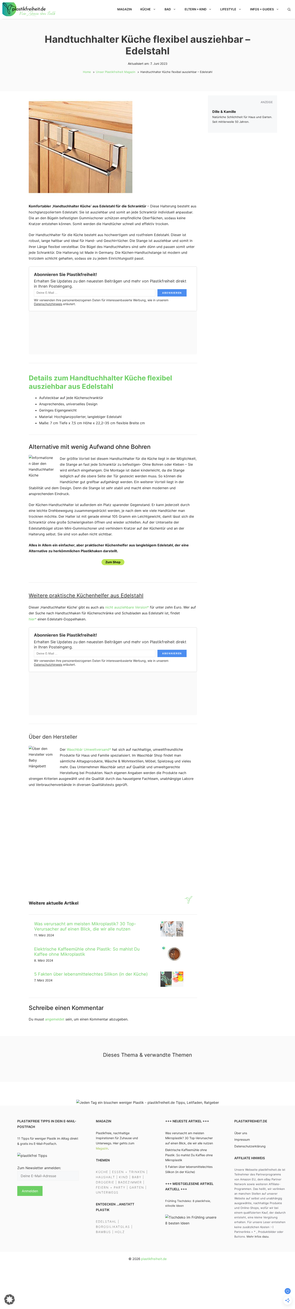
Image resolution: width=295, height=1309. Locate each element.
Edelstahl (106, 1222)
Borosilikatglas (113, 1227)
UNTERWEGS (107, 1192)
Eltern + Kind (195, 9)
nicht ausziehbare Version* (127, 607)
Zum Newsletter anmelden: (39, 1168)
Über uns (240, 1133)
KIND (123, 1177)
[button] (289, 9)
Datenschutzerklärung (250, 1146)
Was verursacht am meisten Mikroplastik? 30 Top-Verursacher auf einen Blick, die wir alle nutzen (85, 926)
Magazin (124, 9)
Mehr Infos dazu (258, 1236)
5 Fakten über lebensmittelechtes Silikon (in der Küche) (91, 974)
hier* (32, 619)
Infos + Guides (262, 9)
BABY (136, 1177)
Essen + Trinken (128, 1172)
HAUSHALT (105, 1177)
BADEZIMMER (130, 1182)
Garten (136, 1187)
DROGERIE (105, 1182)
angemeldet (54, 1019)
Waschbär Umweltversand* (89, 749)
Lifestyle (228, 9)
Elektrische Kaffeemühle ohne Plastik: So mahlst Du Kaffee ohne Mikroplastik (189, 1155)
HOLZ (120, 1232)
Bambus (103, 1232)
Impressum (242, 1140)
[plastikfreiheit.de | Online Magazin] (29, 9)
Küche (145, 9)
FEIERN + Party (110, 1187)
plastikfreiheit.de (154, 1259)
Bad (168, 9)
